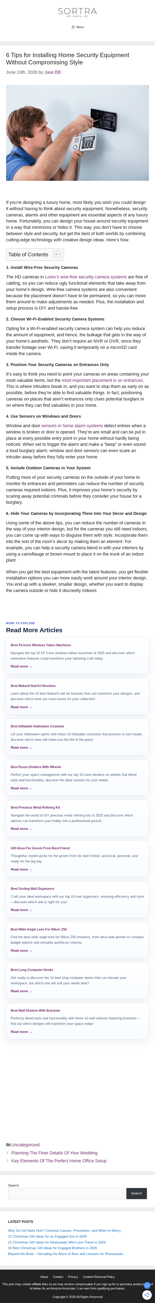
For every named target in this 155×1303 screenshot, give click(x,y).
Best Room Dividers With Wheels (36, 767)
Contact (58, 1277)
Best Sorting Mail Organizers (32, 888)
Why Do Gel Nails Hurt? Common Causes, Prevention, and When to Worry (64, 1231)
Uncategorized (25, 1144)
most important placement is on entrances (102, 380)
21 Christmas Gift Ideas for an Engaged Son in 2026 (47, 1236)
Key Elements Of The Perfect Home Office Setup (59, 1160)
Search (13, 1185)
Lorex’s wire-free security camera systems (86, 276)
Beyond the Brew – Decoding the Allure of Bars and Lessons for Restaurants (65, 1254)
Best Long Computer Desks (32, 970)
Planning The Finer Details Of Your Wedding (54, 1152)
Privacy (73, 1277)
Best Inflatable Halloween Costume (37, 726)
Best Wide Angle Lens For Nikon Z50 (39, 929)
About (44, 1277)
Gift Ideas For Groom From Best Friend (40, 848)
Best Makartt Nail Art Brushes (33, 686)
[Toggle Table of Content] (55, 254)
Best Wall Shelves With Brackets (35, 1010)
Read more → (21, 666)
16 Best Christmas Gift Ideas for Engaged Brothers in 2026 (52, 1248)
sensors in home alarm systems (72, 425)
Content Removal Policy (99, 1277)
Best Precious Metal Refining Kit (35, 807)
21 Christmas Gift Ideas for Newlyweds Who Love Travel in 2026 (57, 1242)
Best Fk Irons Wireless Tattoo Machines (41, 645)
